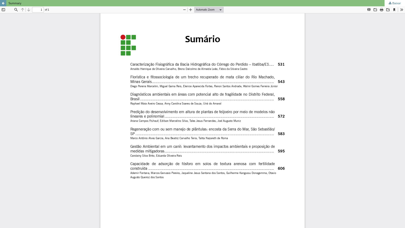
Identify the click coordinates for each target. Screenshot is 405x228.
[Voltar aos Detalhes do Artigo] (3, 3)
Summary (14, 3)
